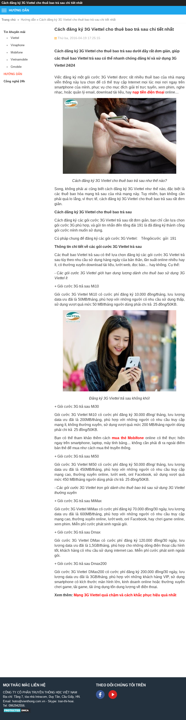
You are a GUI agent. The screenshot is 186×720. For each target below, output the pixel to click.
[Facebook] (100, 694)
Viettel (15, 38)
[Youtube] (112, 694)
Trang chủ (9, 19)
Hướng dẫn (28, 19)
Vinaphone (17, 45)
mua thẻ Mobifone (128, 438)
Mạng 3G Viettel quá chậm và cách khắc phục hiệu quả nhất (125, 595)
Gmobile (16, 66)
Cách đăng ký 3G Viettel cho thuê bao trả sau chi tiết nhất (77, 19)
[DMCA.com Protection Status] (17, 712)
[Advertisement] (119, 633)
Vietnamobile (19, 59)
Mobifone (17, 52)
